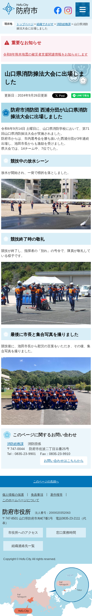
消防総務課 (64, 24)
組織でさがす (45, 24)
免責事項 (37, 494)
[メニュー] (82, 9)
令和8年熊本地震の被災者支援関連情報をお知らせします (45, 54)
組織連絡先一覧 (23, 546)
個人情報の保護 (13, 494)
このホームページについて (20, 500)
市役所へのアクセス (23, 532)
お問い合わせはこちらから (64, 461)
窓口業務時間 (66, 532)
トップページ (25, 24)
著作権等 (56, 494)
